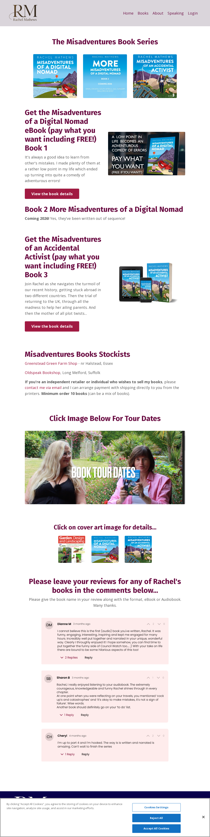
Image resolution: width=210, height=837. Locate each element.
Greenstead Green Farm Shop (51, 363)
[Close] (203, 817)
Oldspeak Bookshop (42, 372)
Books (143, 13)
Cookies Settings (156, 807)
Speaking (176, 13)
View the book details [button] (52, 193)
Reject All (156, 818)
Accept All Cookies (156, 828)
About (158, 13)
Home (128, 13)
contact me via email (43, 387)
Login (193, 13)
